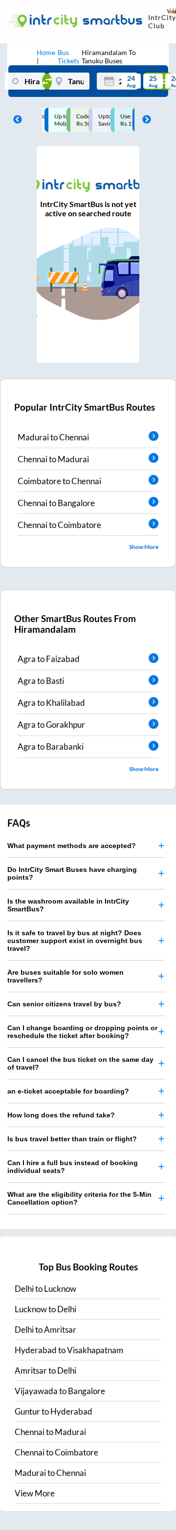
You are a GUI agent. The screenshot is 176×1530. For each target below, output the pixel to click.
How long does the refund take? (61, 1115)
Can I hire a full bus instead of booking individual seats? (72, 1166)
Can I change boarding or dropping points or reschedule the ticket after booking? (82, 1031)
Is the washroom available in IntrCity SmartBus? (68, 905)
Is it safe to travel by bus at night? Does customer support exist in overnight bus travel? (74, 940)
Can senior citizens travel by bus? (64, 1004)
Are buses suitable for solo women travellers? (65, 976)
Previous (15, 120)
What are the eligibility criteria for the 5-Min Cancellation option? (79, 1198)
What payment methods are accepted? (71, 846)
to (45, 1289)
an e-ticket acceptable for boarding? (68, 1091)
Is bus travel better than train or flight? (72, 1139)
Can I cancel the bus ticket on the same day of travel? (80, 1063)
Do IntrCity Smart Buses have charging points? (72, 873)
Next (144, 120)
